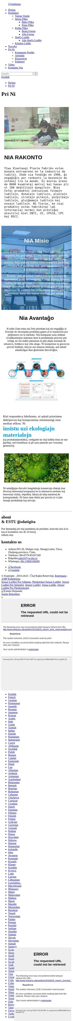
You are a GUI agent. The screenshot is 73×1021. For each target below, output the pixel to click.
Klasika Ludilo (23, 43)
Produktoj (13, 12)
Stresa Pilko (21, 19)
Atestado (19, 55)
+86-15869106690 (30, 561)
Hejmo (11, 9)
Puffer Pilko (21, 28)
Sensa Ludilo (49, 585)
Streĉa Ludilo (22, 37)
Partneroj (20, 61)
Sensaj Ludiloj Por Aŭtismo (16, 581)
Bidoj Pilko (28, 22)
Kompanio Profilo (24, 52)
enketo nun (7, 534)
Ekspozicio (21, 58)
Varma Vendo (22, 16)
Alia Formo (28, 34)
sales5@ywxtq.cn (27, 558)
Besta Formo (28, 31)
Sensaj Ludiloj (33, 585)
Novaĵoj (12, 46)
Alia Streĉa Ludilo (31, 40)
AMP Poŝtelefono (10, 578)
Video (11, 64)
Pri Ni (11, 49)
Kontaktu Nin (15, 67)
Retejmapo (60, 575)
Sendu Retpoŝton (10, 594)
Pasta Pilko (28, 25)
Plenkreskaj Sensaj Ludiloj (46, 581)
